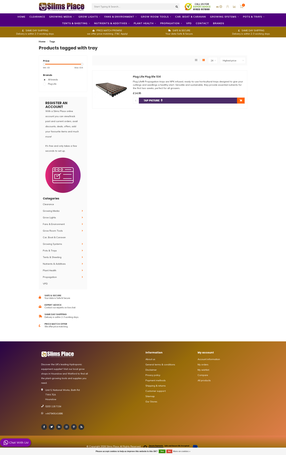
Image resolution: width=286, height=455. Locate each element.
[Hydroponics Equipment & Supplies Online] (62, 6)
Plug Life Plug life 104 (147, 77)
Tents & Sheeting (75, 23)
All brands (53, 79)
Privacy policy (152, 375)
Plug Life (52, 84)
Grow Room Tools (155, 16)
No (169, 451)
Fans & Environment (119, 16)
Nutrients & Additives (110, 23)
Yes (162, 451)
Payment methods (155, 380)
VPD (189, 23)
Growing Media (60, 16)
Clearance (37, 16)
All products (204, 380)
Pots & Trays (252, 16)
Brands (218, 23)
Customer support (155, 391)
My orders (203, 364)
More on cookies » (181, 451)
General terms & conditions (160, 364)
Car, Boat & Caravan (190, 16)
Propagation (170, 23)
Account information (209, 359)
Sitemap (150, 396)
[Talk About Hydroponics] (198, 6)
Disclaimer (151, 369)
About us (150, 359)
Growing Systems (223, 16)
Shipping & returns (155, 385)
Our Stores (151, 401)
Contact (202, 23)
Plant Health (144, 23)
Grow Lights (88, 16)
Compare (203, 375)
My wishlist (203, 369)
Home (21, 16)
